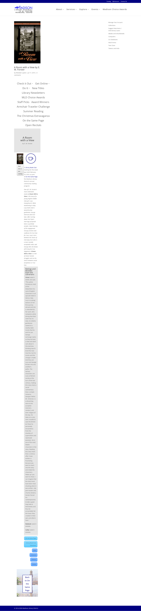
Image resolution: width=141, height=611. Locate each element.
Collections (111, 25)
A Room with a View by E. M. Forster (27, 68)
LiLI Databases (113, 39)
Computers (111, 36)
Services (70, 10)
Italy (34, 550)
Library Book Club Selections (31, 544)
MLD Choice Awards (33, 98)
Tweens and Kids (113, 48)
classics (34, 559)
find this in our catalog (20, 170)
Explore (83, 10)
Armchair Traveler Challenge (33, 107)
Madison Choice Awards (115, 10)
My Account (116, 1)
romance (33, 555)
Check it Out (24, 84)
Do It (25, 88)
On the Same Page (33, 121)
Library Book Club (31, 167)
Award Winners (40, 102)
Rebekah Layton (21, 73)
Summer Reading (33, 112)
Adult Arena (112, 42)
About (59, 10)
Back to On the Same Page (27, 584)
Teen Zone (111, 45)
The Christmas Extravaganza (33, 116)
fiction (34, 564)
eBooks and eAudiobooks (116, 33)
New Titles (38, 88)
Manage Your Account (115, 22)
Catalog (109, 1)
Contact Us (124, 1)
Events (95, 10)
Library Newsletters (33, 93)
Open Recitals (33, 125)
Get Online (41, 84)
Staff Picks (23, 102)
